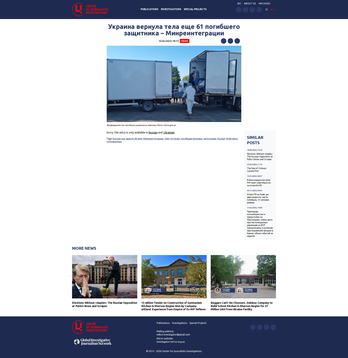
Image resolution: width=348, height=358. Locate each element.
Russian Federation (227, 138)
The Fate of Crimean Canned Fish (256, 169)
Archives (264, 3)
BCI (239, 3)
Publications (149, 9)
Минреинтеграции (153, 138)
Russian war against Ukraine (127, 138)
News (184, 41)
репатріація (209, 138)
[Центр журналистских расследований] (91, 9)
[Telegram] (237, 41)
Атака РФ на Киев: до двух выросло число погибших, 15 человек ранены (258, 198)
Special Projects (195, 9)
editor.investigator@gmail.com (173, 334)
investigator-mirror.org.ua (171, 341)
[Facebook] (223, 41)
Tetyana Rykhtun (157, 290)
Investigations (171, 9)
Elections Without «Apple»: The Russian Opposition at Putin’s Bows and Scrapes (260, 157)
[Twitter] (230, 41)
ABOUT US (250, 3)
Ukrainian (169, 132)
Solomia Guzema (226, 290)
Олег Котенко (172, 138)
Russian (152, 132)
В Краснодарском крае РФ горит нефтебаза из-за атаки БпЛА (259, 183)
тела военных (114, 141)
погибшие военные (191, 138)
